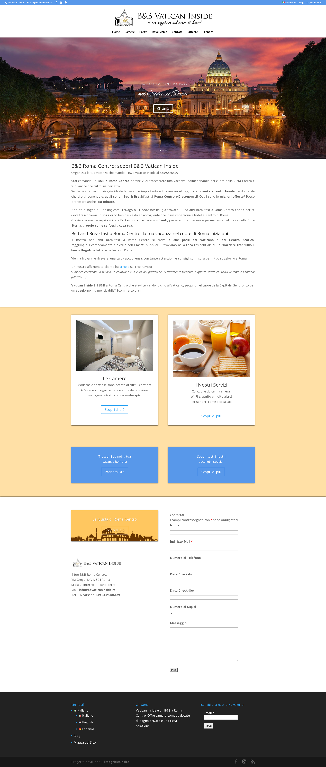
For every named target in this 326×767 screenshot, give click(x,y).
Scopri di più (115, 409)
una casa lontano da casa (163, 84)
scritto (124, 267)
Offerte (193, 32)
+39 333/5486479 (15, 2)
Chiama (163, 108)
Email (209, 713)
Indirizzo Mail (181, 541)
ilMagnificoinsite (116, 762)
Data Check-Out (182, 590)
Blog (301, 3)
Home (116, 32)
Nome (174, 525)
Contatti (177, 32)
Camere (130, 32)
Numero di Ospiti (183, 607)
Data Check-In (181, 574)
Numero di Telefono (185, 558)
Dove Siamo (159, 32)
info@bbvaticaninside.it (97, 590)
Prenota (208, 32)
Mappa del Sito (314, 3)
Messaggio (178, 623)
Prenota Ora (114, 471)
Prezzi (143, 32)
